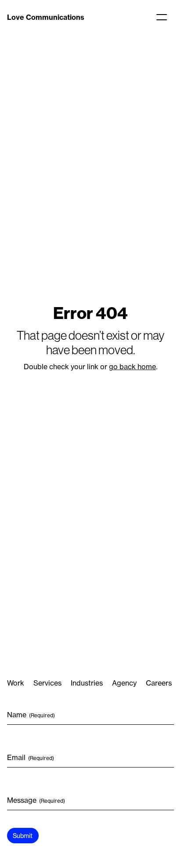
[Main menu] (161, 17)
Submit (23, 835)
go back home (132, 366)
